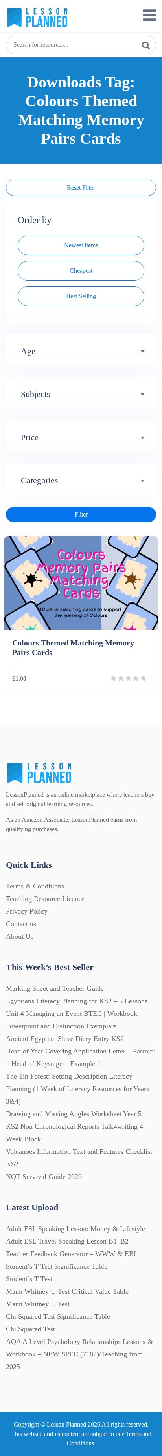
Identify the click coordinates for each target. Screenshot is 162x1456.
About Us (19, 936)
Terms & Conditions (35, 886)
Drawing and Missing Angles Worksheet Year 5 (74, 1114)
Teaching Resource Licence (45, 899)
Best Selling (81, 296)
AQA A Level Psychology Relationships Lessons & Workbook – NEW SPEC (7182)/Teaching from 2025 (79, 1354)
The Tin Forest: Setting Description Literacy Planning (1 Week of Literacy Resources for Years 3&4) (77, 1088)
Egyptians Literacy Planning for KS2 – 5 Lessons (76, 1001)
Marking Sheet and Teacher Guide (55, 988)
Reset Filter (81, 187)
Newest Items (81, 245)
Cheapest (81, 270)
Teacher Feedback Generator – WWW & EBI (71, 1254)
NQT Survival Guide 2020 (44, 1176)
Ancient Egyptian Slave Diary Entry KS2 (65, 1039)
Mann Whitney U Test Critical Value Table (67, 1291)
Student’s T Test (29, 1279)
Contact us (21, 924)
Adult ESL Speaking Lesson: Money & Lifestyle (75, 1229)
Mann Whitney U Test (38, 1304)
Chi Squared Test (30, 1329)
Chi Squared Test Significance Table (58, 1316)
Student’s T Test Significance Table (56, 1266)
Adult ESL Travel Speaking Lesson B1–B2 (67, 1241)
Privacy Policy (27, 911)
